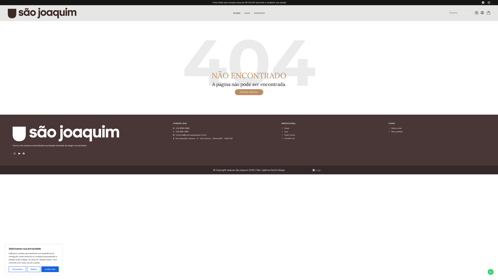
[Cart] (488, 13)
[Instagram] (489, 2)
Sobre (236, 13)
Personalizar (17, 269)
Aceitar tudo (50, 269)
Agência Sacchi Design (273, 170)
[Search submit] (476, 13)
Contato (259, 13)
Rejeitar (34, 269)
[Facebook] (483, 2)
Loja (247, 13)
